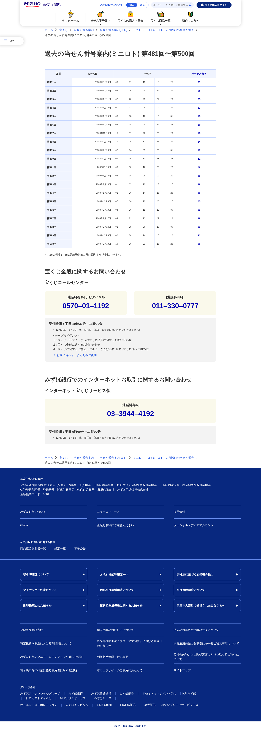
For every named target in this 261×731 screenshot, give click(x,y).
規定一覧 (60, 548)
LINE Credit (104, 704)
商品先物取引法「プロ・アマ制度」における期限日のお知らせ (129, 643)
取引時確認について (36, 574)
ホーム (49, 30)
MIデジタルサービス (73, 698)
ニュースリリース (108, 511)
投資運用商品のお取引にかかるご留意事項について (206, 643)
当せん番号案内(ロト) (113, 30)
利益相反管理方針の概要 (112, 656)
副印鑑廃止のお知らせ (37, 605)
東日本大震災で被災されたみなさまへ (201, 605)
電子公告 (80, 548)
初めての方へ (190, 20)
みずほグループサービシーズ (179, 704)
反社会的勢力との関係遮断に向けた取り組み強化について (206, 657)
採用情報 (179, 511)
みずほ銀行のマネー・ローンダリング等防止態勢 (51, 656)
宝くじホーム (70, 20)
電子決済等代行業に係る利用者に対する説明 (48, 670)
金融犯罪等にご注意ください (115, 525)
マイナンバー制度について (40, 589)
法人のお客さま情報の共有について (196, 629)
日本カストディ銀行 (38, 698)
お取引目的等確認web (114, 574)
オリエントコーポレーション (38, 704)
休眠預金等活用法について (117, 589)
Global (24, 525)
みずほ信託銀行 (101, 693)
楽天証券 (150, 704)
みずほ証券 (127, 693)
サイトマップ (182, 670)
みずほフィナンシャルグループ (40, 693)
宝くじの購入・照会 (130, 20)
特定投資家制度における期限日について (45, 643)
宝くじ (63, 30)
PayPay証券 (128, 704)
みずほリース (102, 698)
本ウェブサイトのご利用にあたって (119, 670)
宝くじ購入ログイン (216, 5)
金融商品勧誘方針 (31, 629)
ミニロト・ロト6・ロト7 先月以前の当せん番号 (163, 30)
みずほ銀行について (111, 4)
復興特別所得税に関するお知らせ (121, 605)
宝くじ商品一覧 (160, 20)
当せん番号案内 (100, 20)
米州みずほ (189, 693)
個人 (131, 5)
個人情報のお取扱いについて (115, 629)
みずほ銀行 (76, 693)
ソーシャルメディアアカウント (193, 525)
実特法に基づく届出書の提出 (195, 574)
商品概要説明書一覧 (33, 548)
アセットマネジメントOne (159, 693)
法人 (142, 5)
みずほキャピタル (77, 704)
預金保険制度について (191, 589)
